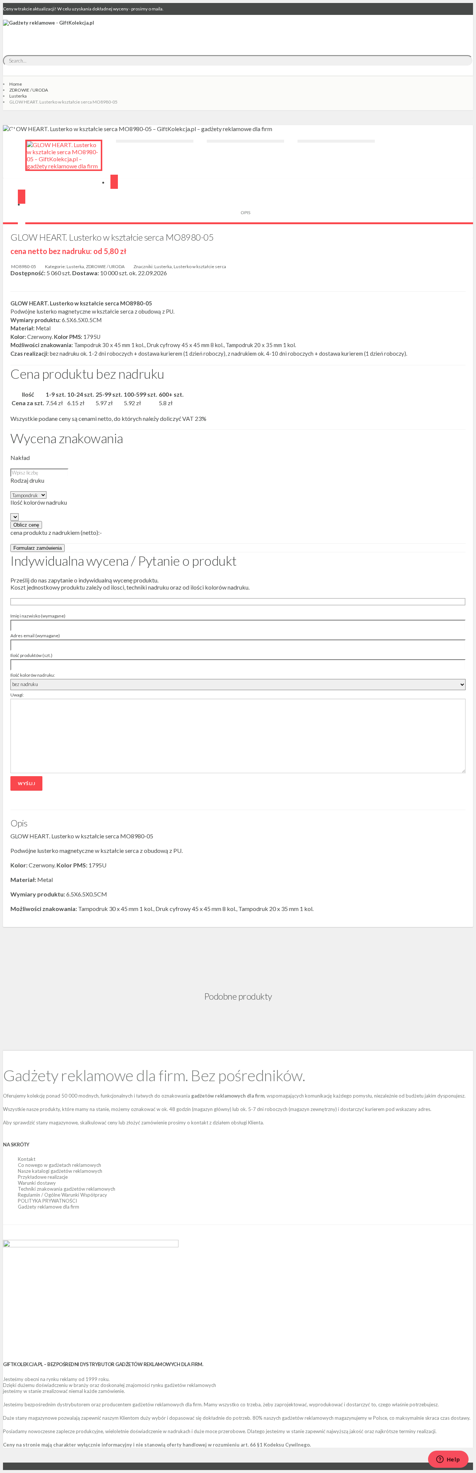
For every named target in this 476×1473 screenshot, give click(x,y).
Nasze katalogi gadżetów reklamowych (60, 1171)
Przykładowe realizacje (43, 1177)
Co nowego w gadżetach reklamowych (59, 1165)
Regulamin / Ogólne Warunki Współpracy (62, 1195)
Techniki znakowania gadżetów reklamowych (66, 1189)
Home (15, 84)
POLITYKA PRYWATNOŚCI (47, 1201)
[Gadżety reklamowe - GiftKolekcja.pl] (48, 31)
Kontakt (26, 1159)
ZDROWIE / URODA (28, 90)
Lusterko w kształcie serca (200, 266)
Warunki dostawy (37, 1183)
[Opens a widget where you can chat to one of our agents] (448, 1460)
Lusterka (18, 96)
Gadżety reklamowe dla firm (48, 1207)
